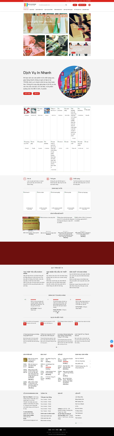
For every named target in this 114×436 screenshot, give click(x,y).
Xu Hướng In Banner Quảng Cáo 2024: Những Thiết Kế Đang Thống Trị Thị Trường (65, 335)
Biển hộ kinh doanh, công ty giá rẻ (31, 232)
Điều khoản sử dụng (46, 420)
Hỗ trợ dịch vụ (77, 9)
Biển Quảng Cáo (79, 401)
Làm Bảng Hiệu (85, 9)
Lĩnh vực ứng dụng (68, 9)
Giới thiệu (68, 1)
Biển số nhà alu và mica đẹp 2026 (48, 232)
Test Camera (78, 417)
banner (62, 341)
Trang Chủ (26, 9)
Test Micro (78, 415)
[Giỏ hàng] (89, 5)
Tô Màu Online (78, 410)
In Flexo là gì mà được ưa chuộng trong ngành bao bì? (31, 334)
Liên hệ (80, 1)
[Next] (92, 198)
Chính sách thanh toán (46, 415)
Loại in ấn (31, 9)
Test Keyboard (79, 413)
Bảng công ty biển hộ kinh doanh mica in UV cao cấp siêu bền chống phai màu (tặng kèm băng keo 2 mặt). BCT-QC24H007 (65, 234)
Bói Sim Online (79, 408)
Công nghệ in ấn (58, 9)
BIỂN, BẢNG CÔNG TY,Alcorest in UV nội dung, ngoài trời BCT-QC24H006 (83, 234)
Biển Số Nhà (48, 231)
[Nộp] (66, 5)
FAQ (84, 1)
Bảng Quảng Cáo (79, 399)
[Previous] (22, 198)
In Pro (76, 406)
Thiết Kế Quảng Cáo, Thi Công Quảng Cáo (81, 366)
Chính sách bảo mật (46, 418)
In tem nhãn (50, 48)
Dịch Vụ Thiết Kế (79, 358)
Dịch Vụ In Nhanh (79, 404)
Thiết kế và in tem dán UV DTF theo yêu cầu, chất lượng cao (48, 334)
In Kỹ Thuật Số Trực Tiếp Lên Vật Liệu (82, 334)
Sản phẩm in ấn (39, 9)
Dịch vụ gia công (48, 9)
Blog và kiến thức (74, 1)
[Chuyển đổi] (90, 361)
